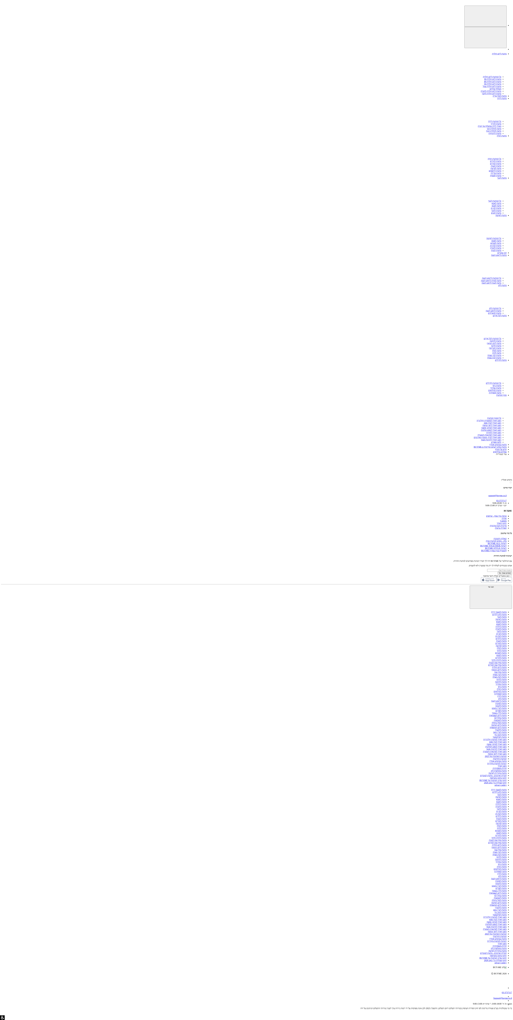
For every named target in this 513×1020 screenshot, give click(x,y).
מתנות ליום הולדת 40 (492, 81)
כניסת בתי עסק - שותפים (496, 516)
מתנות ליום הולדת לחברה (491, 91)
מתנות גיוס (497, 385)
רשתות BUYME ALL (497, 543)
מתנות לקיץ (502, 696)
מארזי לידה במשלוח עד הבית (489, 126)
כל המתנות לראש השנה (491, 278)
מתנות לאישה (501, 619)
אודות (504, 518)
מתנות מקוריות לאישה (498, 773)
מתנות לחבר (496, 210)
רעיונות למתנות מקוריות (497, 763)
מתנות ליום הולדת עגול (492, 86)
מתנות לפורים (501, 710)
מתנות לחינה (496, 346)
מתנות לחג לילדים (499, 614)
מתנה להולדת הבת (493, 131)
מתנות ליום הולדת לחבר (491, 93)
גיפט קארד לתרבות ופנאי (491, 440)
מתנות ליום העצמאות (498, 715)
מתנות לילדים (501, 638)
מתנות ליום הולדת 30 (492, 79)
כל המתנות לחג (495, 308)
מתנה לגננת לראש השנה (491, 283)
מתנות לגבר (502, 617)
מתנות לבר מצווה (494, 355)
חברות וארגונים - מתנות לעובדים (493, 775)
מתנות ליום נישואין (499, 670)
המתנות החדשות (500, 759)
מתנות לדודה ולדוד (499, 660)
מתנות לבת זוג (495, 245)
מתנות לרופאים (495, 171)
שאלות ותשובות (500, 538)
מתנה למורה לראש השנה (491, 280)
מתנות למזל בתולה (499, 722)
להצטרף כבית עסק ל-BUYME (494, 550)
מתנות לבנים (496, 213)
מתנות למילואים (494, 390)
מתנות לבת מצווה (494, 358)
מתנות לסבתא (501, 653)
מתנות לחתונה (495, 341)
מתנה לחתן (496, 353)
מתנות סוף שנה (500, 672)
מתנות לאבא (501, 624)
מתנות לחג (502, 698)
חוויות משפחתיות (500, 768)
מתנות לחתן (502, 650)
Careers (503, 521)
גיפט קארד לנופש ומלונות (491, 430)
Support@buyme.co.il (502, 998)
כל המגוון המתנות (494, 418)
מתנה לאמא (496, 241)
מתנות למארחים (494, 313)
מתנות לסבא (501, 655)
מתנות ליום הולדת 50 (492, 84)
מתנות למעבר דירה (499, 612)
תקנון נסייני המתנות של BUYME (493, 780)
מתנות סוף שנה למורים (497, 665)
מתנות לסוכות (501, 703)
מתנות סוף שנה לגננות (498, 662)
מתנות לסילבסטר (500, 737)
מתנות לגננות (496, 166)
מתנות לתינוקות (495, 133)
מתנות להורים (495, 161)
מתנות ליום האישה (499, 725)
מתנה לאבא (496, 203)
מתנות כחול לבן (500, 718)
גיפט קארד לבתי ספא (492, 423)
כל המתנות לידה (494, 121)
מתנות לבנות (496, 250)
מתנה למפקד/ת (495, 393)
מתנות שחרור (495, 388)
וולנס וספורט (496, 442)
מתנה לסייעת (496, 168)
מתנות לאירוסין (495, 348)
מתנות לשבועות (500, 720)
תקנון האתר (502, 523)
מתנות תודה (502, 689)
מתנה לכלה (496, 350)
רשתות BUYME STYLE (496, 548)
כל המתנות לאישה (493, 238)
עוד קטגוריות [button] (501, 454)
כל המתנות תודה (494, 159)
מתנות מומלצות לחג (499, 771)
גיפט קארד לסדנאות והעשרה (489, 435)
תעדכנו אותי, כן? (505, 573)
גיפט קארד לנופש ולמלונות (496, 747)
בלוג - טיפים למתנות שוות (496, 541)
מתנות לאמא (501, 622)
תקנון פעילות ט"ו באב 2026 (495, 783)
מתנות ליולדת (501, 626)
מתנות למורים (495, 163)
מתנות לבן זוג (496, 208)
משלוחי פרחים (495, 89)
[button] (511, 2)
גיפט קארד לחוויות (493, 432)
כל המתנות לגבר (494, 201)
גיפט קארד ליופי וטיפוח (492, 425)
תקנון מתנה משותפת (498, 778)
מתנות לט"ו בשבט (499, 708)
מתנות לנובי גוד (500, 735)
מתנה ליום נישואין (494, 343)
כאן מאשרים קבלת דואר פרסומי (497, 576)
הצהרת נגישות (501, 528)
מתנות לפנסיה (495, 175)
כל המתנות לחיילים (493, 383)
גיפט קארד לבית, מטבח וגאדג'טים (487, 437)
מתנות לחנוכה (501, 706)
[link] (254, 979)
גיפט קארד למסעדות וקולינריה (489, 420)
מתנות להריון (496, 124)
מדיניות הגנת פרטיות (498, 525)
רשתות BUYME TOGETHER (493, 546)
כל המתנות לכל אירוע (492, 338)
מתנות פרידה (496, 173)
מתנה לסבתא (495, 243)
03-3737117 (507, 992)
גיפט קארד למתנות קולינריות (495, 739)
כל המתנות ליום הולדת (492, 77)
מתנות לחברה (495, 248)
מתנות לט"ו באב (500, 732)
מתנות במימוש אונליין (498, 761)
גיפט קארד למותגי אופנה (491, 428)
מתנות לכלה (502, 648)
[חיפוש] (485, 16)
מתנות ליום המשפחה (498, 727)
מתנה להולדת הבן (494, 128)
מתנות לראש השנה (493, 311)
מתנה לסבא (496, 206)
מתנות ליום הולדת (499, 667)
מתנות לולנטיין (501, 730)
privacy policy (501, 785)
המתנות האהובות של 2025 (496, 756)
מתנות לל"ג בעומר (499, 713)
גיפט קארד (502, 766)
